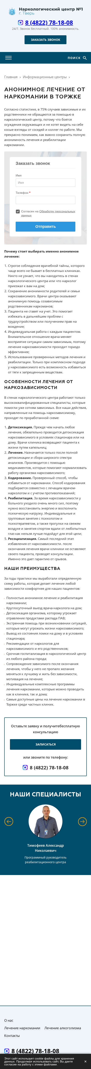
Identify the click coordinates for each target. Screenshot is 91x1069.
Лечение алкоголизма (62, 1028)
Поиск (75, 58)
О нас (8, 1020)
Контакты (12, 1035)
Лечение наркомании (22, 1028)
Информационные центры (45, 77)
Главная (11, 77)
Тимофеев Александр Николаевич (45, 848)
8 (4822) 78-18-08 (49, 22)
